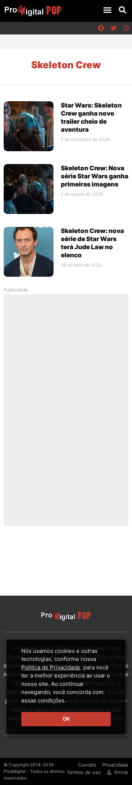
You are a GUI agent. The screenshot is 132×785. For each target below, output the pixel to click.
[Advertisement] (66, 409)
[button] (107, 10)
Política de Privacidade (50, 667)
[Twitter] (113, 28)
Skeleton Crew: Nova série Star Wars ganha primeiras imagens (94, 176)
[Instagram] (126, 28)
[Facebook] (101, 28)
